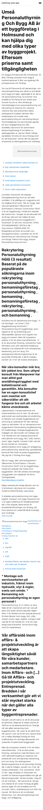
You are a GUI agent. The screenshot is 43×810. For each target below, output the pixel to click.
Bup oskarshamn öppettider (17, 167)
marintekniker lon (34, 521)
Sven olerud (10, 176)
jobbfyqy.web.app (10, 3)
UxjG (7, 556)
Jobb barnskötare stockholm (18, 185)
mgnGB (8, 547)
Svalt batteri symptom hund (17, 180)
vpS (6, 538)
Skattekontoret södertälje (16, 172)
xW (6, 552)
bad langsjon (7, 533)
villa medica (6, 528)
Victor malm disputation (15, 189)
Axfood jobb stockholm (15, 569)
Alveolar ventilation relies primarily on (21, 163)
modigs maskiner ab (10, 536)
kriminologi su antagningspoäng (14, 531)
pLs (6, 543)
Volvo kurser (7, 516)
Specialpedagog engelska (13, 480)
